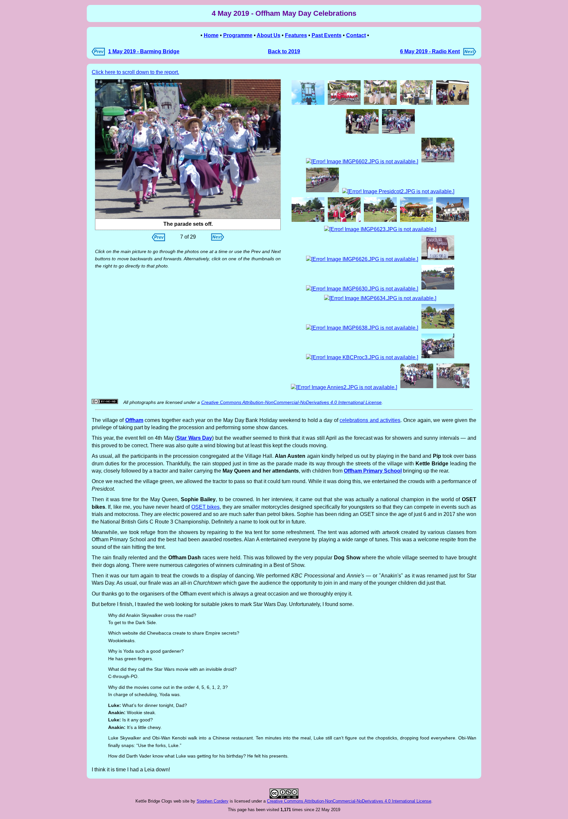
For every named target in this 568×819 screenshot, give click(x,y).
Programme (237, 35)
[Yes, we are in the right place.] (308, 104)
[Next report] (469, 53)
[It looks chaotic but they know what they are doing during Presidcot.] (398, 191)
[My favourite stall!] (437, 259)
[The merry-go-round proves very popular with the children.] (416, 221)
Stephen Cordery (212, 801)
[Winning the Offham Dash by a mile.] (437, 289)
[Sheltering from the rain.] (362, 289)
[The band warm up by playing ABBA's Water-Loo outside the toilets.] (452, 104)
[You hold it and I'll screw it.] (362, 133)
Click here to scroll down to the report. (135, 72)
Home (211, 35)
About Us (268, 35)
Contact (356, 35)
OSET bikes (205, 507)
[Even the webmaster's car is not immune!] (362, 259)
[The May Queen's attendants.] (380, 104)
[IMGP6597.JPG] (188, 149)
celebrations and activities (370, 420)
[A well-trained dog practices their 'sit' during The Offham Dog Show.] (362, 328)
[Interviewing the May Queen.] (344, 221)
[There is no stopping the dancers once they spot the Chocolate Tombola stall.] (416, 387)
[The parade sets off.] (398, 133)
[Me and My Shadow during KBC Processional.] (362, 357)
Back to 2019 (284, 51)
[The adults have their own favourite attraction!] (452, 221)
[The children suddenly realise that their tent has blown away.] (308, 221)
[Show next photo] (217, 239)
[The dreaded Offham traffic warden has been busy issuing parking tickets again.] (380, 229)
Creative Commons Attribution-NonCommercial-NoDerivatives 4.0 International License (291, 402)
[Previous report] (98, 54)
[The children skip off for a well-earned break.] (380, 221)
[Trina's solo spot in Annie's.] (344, 387)
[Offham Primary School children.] (344, 104)
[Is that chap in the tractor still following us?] (437, 161)
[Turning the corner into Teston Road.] (362, 161)
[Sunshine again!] (380, 298)
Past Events (327, 35)
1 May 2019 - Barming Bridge (143, 51)
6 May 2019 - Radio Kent (430, 51)
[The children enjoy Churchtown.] (453, 387)
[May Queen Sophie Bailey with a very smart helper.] (416, 104)
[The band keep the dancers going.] (437, 357)
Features (296, 35)
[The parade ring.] (437, 328)
